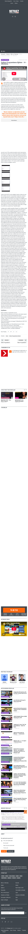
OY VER (4, 851)
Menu (3, 51)
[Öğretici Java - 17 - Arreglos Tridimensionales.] (11, 745)
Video (7, 875)
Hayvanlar (3, 890)
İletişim (16, 3)
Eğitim (2, 885)
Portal (3, 875)
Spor (17, 897)
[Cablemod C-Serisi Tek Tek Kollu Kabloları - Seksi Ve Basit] (11, 729)
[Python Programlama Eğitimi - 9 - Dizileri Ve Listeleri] (26, 829)
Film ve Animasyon (5, 397)
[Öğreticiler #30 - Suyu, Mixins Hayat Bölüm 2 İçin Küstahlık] (7, 395)
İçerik (17, 875)
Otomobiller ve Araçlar (20, 890)
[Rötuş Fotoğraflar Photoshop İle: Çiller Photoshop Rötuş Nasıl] (11, 803)
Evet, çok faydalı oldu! (8, 840)
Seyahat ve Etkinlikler (20, 895)
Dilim (7, 336)
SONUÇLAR (10, 851)
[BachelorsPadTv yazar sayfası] (13, 677)
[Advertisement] (14, 33)
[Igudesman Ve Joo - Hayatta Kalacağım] (21, 395)
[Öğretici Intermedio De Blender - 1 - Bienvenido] (11, 737)
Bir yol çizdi (5, 843)
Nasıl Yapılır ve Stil (19, 887)
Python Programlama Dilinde (14, 336)
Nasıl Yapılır (4, 877)
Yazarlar (21, 1)
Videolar (8, 54)
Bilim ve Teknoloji (14, 54)
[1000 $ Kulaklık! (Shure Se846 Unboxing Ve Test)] (11, 721)
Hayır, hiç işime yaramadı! (8, 845)
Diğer (17, 899)
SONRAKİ (21, 340)
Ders (21, 875)
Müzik (17, 397)
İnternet (14, 877)
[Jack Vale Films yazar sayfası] (22, 677)
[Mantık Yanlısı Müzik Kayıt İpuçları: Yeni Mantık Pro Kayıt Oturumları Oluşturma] (11, 795)
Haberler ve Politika (5, 895)
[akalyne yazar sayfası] (4, 677)
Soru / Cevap (15, 1)
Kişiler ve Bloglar (4, 899)
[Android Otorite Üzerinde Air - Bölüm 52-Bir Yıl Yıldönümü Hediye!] (11, 713)
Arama (11, 3)
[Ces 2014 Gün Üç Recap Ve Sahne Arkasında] (11, 705)
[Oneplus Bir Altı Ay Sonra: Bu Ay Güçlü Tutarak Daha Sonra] (11, 697)
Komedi (17, 882)
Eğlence (2, 887)
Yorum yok (5, 847)
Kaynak (18, 877)
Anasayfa (3, 54)
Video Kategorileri (8, 1)
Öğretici (9, 877)
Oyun (17, 892)
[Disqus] (14, 428)
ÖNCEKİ (6, 340)
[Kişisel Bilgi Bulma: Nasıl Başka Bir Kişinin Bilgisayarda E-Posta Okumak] (11, 770)
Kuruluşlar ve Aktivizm (6, 897)
